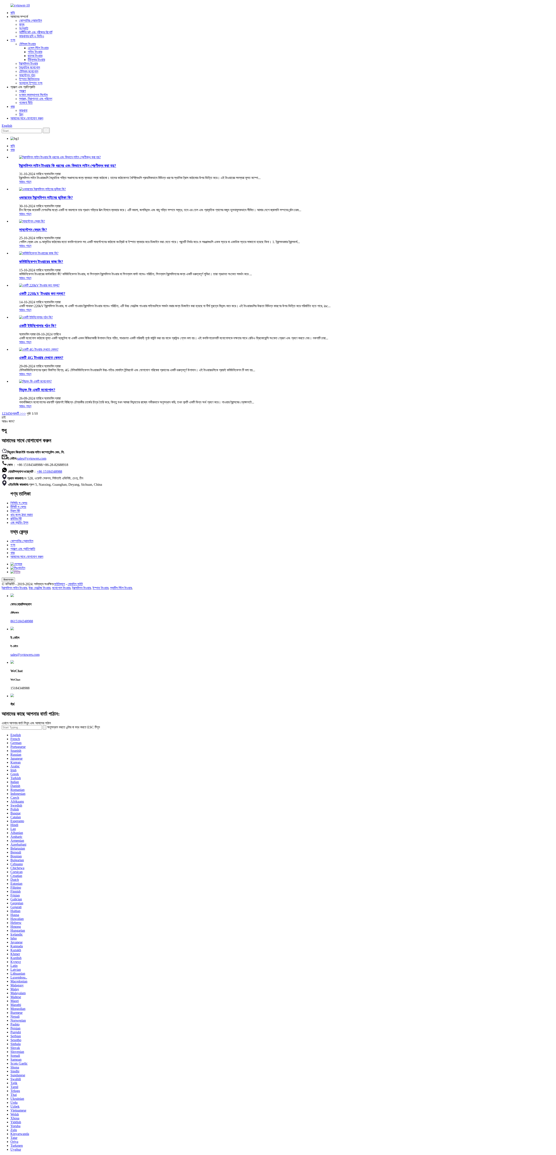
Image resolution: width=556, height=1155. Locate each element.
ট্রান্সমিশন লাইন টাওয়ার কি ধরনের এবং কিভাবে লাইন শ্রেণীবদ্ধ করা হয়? (67, 165)
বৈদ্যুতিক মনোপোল (29, 67)
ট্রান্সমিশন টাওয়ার (28, 63)
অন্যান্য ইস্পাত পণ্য (30, 83)
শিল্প (21, 114)
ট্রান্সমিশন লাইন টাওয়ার (14, 588)
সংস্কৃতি (23, 28)
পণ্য (12, 40)
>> (24, 413)
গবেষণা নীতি (26, 102)
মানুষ (21, 24)
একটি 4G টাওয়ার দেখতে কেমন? (41, 357)
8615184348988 (21, 621)
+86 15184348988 (49, 471)
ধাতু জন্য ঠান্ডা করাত (21, 515)
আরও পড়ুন (25, 182)
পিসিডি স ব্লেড (18, 503)
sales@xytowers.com (31, 458)
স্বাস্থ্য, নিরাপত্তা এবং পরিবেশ (35, 99)
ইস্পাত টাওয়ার (100, 588)
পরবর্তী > (17, 413)
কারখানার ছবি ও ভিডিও (31, 36)
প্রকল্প (22, 91)
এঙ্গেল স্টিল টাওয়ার (38, 48)
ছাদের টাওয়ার (35, 56)
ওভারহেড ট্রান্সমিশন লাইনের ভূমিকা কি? (46, 197)
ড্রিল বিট (15, 511)
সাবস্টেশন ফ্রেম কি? (33, 229)
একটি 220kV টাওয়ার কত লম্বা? (42, 293)
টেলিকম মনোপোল (28, 71)
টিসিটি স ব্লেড (18, 507)
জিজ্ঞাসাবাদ (8, 579)
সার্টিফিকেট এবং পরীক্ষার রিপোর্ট (35, 32)
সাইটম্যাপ (59, 584)
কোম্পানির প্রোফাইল (30, 20)
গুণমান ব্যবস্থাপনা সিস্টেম (33, 95)
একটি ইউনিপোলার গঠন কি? (37, 325)
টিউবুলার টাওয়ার (36, 59)
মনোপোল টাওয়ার (61, 588)
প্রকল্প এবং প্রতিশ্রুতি (22, 549)
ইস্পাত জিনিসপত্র (29, 79)
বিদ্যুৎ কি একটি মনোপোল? (37, 390)
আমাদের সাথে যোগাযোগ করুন (26, 118)
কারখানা (23, 110)
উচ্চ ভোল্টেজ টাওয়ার (39, 588)
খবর (12, 106)
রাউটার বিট (16, 518)
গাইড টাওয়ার (35, 52)
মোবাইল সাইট (75, 584)
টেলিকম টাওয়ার (27, 44)
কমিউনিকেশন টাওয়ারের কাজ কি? (41, 261)
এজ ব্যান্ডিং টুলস (19, 522)
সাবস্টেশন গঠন (27, 75)
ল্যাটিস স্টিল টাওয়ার (121, 588)
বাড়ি (12, 13)
